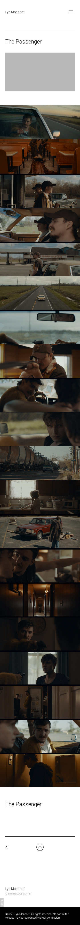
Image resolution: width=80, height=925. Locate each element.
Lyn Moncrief (14, 889)
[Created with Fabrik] (2, 903)
